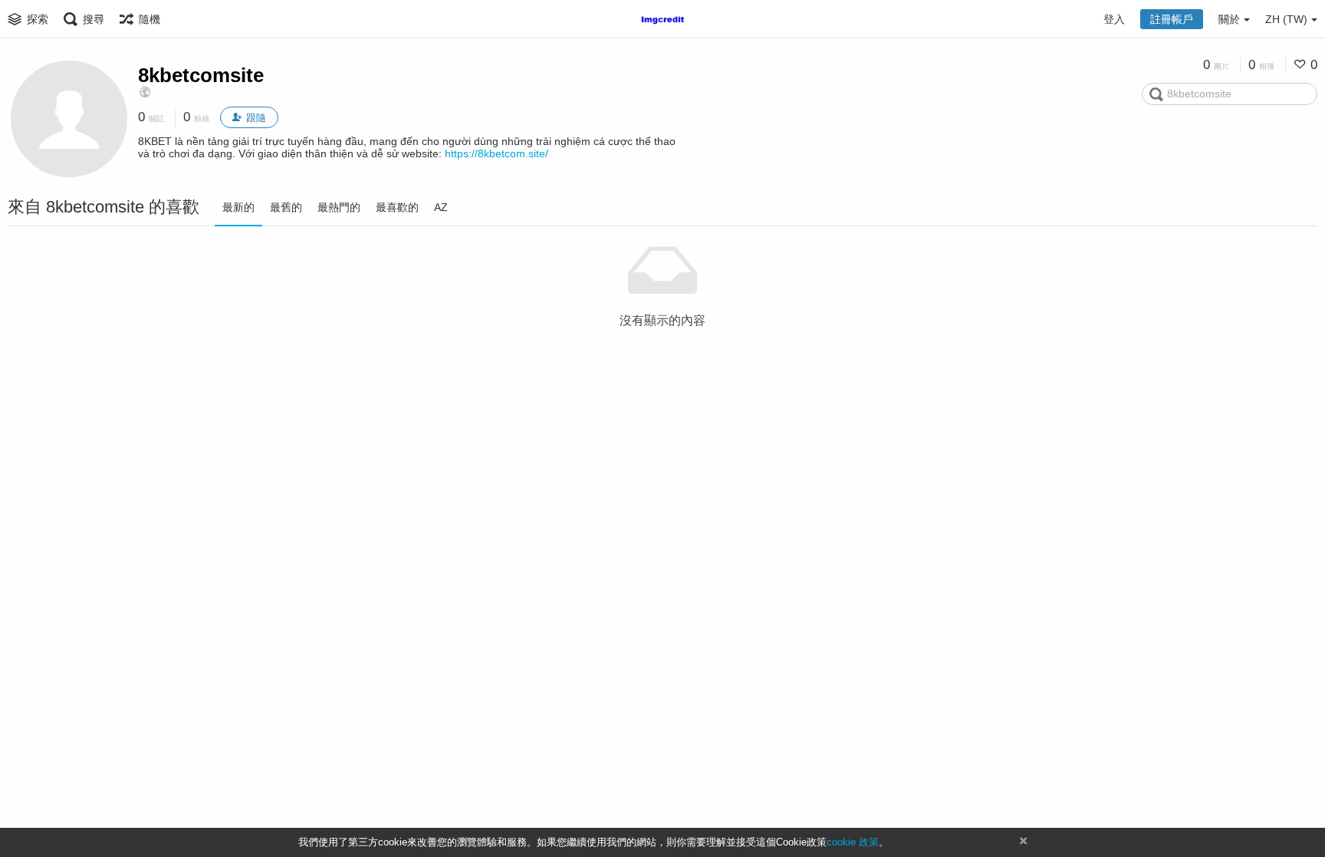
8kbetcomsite (201, 75)
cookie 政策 (853, 842)
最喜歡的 (397, 207)
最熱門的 (338, 207)
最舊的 (286, 207)
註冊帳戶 (1171, 19)
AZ (441, 207)
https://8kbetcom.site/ (496, 153)
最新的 (238, 207)
